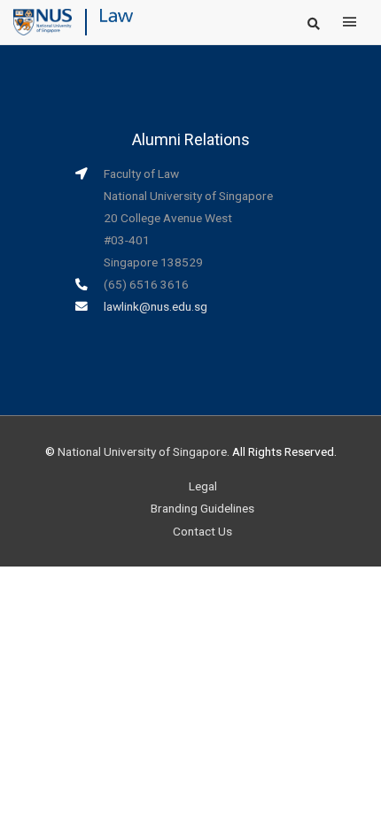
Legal (203, 486)
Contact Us (202, 531)
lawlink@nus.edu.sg (155, 306)
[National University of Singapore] (42, 21)
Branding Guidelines (202, 508)
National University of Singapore (142, 451)
